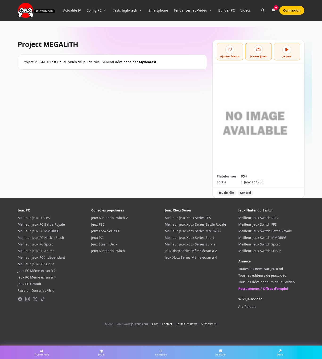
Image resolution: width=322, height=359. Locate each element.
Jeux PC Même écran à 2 (37, 270)
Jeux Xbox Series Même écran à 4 (191, 257)
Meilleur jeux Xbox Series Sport (189, 237)
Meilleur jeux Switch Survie (259, 251)
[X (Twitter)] (35, 299)
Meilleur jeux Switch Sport (259, 244)
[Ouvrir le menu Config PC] (105, 10)
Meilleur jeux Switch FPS (257, 224)
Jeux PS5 (97, 224)
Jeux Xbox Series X (105, 231)
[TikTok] (42, 299)
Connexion (292, 10)
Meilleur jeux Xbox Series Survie (190, 244)
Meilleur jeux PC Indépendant (41, 257)
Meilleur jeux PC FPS (34, 217)
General (245, 193)
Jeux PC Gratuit (29, 284)
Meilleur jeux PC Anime (36, 251)
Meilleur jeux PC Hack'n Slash (41, 237)
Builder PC (226, 10)
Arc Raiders (247, 306)
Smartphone (158, 10)
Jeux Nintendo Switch (108, 251)
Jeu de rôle (226, 193)
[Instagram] (27, 299)
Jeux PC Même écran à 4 (37, 277)
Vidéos (245, 10)
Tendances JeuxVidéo (190, 10)
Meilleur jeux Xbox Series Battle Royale (195, 224)
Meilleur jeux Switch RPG (258, 217)
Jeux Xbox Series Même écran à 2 (191, 251)
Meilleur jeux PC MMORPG (38, 231)
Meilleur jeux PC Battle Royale (41, 224)
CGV (155, 324)
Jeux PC (97, 237)
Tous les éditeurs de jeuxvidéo (262, 275)
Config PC (94, 10)
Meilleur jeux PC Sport (35, 244)
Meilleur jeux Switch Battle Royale (265, 231)
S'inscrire (207, 324)
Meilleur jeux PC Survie (36, 264)
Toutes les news (186, 324)
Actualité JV (72, 10)
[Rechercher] (263, 10)
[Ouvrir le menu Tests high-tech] (140, 10)
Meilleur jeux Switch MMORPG (262, 237)
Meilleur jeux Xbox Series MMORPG (193, 231)
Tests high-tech (125, 10)
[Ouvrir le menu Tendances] (210, 10)
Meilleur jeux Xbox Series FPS (188, 217)
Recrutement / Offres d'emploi (263, 288)
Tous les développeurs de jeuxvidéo (266, 282)
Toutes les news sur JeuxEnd (260, 268)
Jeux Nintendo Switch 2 (109, 217)
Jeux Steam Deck (104, 244)
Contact (167, 324)
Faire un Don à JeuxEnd (36, 290)
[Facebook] (20, 299)
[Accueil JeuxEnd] (36, 10)
